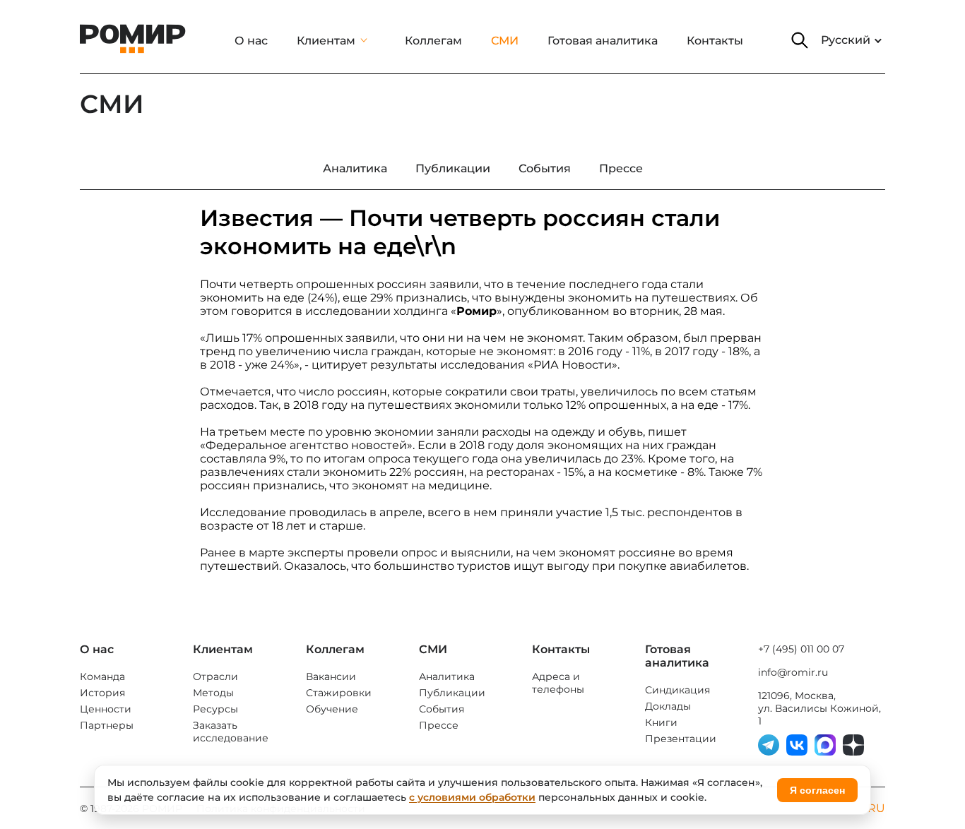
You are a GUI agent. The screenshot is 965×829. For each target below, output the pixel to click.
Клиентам (326, 40)
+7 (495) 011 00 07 (801, 649)
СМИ (505, 40)
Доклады (668, 706)
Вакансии (331, 676)
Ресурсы (215, 709)
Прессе (438, 725)
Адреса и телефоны (558, 683)
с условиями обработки (472, 797)
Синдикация (677, 690)
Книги (661, 722)
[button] (799, 40)
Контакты (715, 40)
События (441, 709)
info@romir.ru (793, 672)
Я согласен (817, 790)
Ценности (105, 709)
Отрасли (215, 676)
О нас (251, 40)
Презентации (680, 738)
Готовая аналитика (602, 40)
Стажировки (339, 692)
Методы (213, 692)
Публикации (452, 692)
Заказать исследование (230, 731)
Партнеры (107, 725)
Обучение (332, 709)
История (102, 692)
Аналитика (447, 676)
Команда (102, 676)
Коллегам (433, 40)
